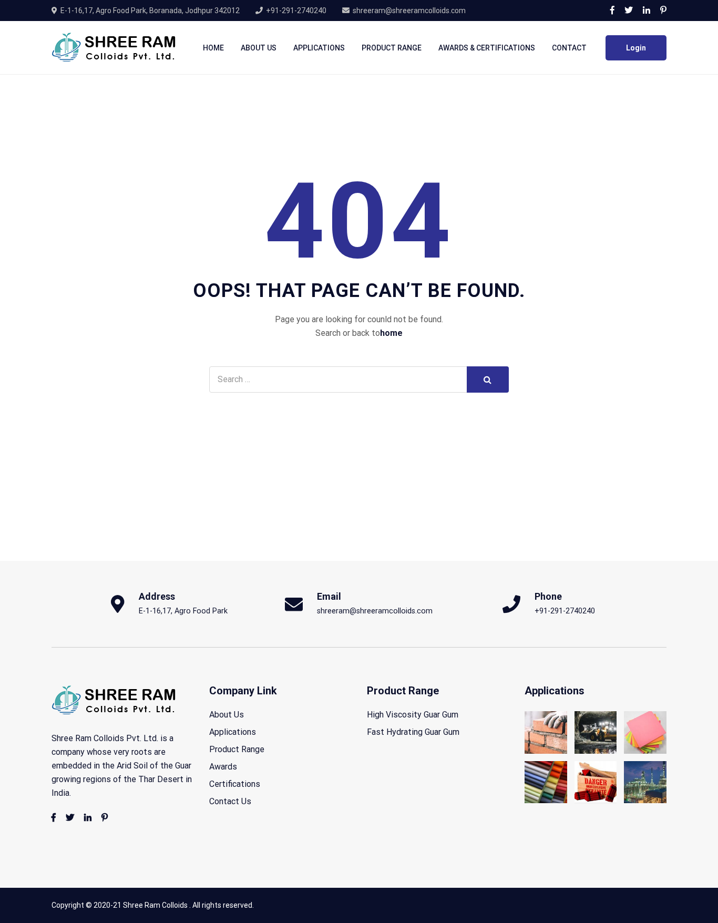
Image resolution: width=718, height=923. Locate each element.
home (391, 333)
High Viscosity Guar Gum (412, 715)
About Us (258, 48)
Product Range (392, 48)
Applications (319, 48)
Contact (569, 48)
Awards (223, 767)
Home (213, 48)
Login (636, 48)
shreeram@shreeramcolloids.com (409, 10)
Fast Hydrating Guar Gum (413, 732)
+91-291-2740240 (296, 10)
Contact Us (230, 801)
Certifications (234, 784)
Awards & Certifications (486, 48)
